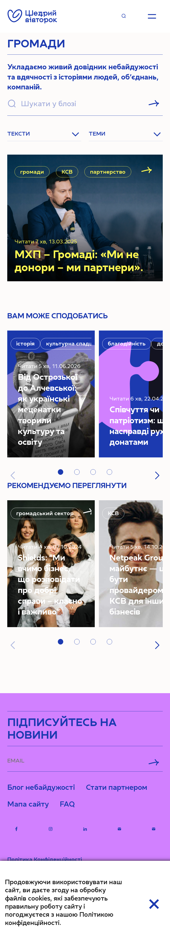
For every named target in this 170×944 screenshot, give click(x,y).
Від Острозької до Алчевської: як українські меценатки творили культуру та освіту (47, 409)
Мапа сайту (28, 804)
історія (25, 343)
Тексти (18, 133)
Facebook (16, 829)
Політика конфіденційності (44, 859)
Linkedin (85, 829)
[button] (60, 472)
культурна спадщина (75, 343)
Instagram (51, 829)
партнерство (107, 171)
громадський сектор (45, 513)
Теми (97, 133)
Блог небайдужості (41, 787)
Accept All (154, 904)
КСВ (67, 171)
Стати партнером (116, 787)
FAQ (67, 804)
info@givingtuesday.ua (119, 829)
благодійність (127, 343)
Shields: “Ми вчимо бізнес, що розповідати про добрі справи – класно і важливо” (50, 585)
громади (32, 171)
